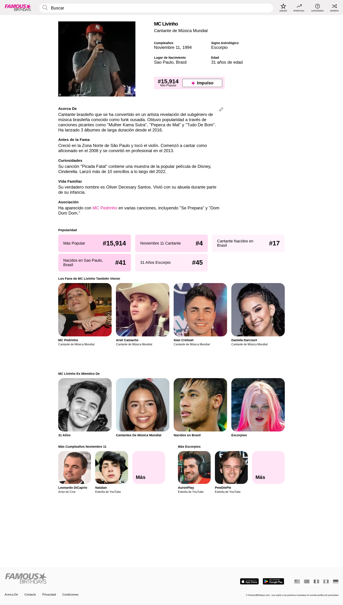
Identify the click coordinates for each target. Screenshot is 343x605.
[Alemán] (335, 581)
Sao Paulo (163, 62)
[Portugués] (306, 581)
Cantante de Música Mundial (181, 30)
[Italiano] (326, 581)
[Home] (87, 578)
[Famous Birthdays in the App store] (249, 581)
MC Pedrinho (105, 207)
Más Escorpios (189, 446)
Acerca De (11, 594)
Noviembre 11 (167, 47)
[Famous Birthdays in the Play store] (273, 581)
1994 (187, 47)
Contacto (30, 594)
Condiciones (70, 594)
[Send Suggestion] (221, 109)
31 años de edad (227, 62)
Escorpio (219, 47)
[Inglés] (297, 581)
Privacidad (49, 594)
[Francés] (316, 581)
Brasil (181, 62)
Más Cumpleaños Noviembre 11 (82, 446)
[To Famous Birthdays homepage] (18, 7)
